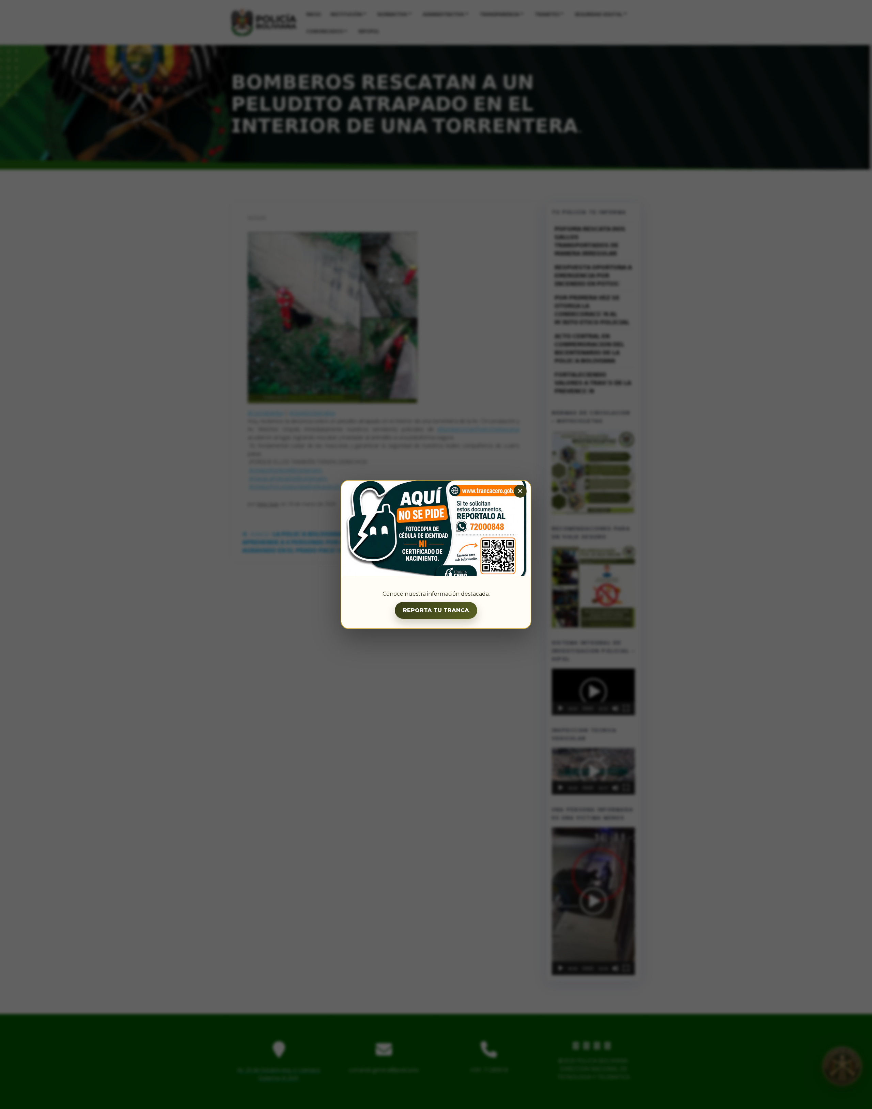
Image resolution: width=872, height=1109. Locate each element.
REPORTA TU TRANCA (436, 610)
